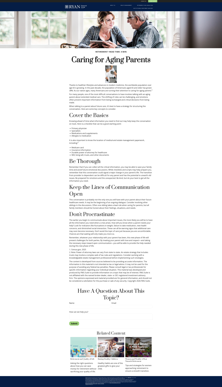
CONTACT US (143, 1)
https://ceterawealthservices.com (115, 382)
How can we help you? (78, 312)
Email (114, 303)
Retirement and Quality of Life (82, 359)
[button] (112, 5)
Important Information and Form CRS (91, 383)
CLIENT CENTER (153, 1)
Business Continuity (101, 383)
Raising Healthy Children (108, 359)
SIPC (130, 377)
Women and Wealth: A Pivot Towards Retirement (136, 360)
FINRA (129, 377)
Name (71, 303)
